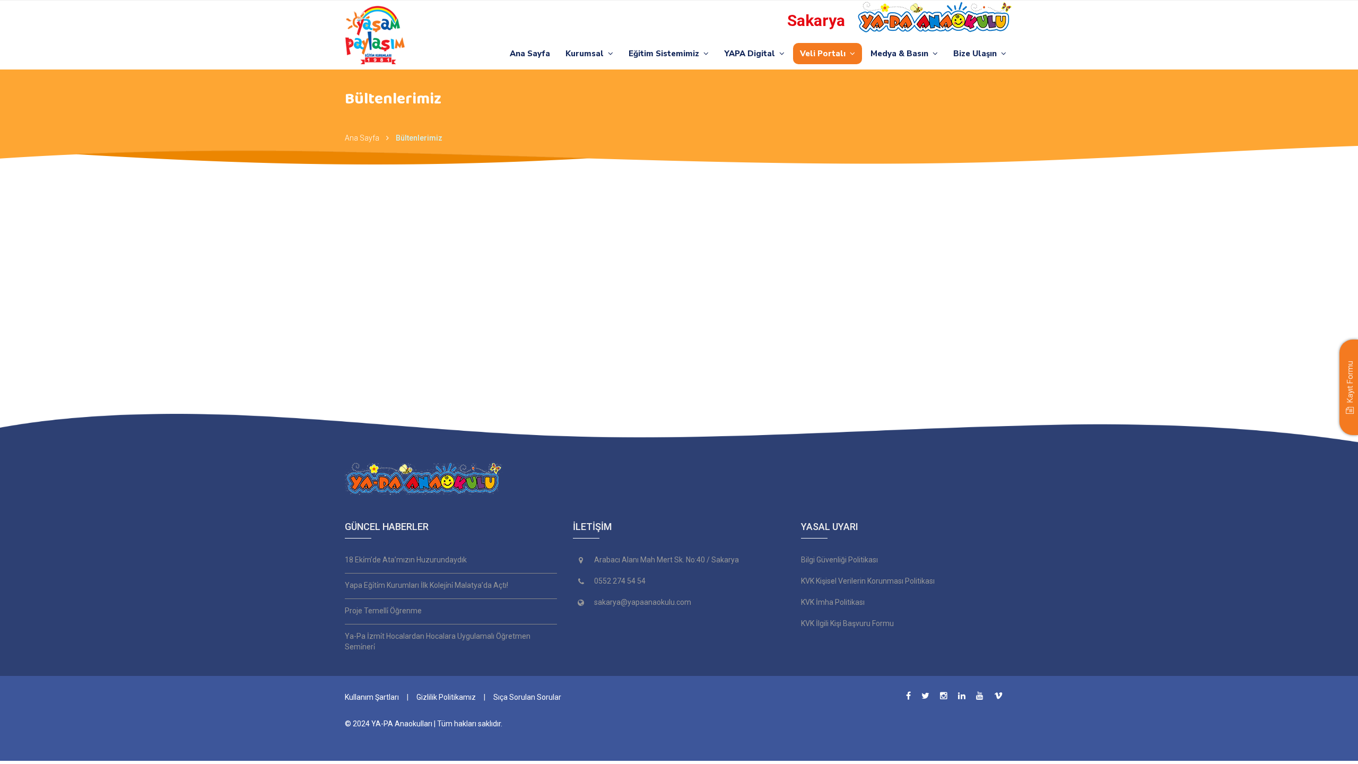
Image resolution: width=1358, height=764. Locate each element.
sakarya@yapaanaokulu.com (642, 602)
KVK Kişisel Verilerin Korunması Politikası (868, 581)
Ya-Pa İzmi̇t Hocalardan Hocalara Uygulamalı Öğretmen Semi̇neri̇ (437, 641)
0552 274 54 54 (620, 581)
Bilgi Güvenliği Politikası (839, 559)
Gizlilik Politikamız (446, 697)
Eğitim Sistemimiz (666, 53)
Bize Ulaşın (977, 53)
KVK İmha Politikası (833, 602)
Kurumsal (586, 53)
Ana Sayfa (530, 53)
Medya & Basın (901, 53)
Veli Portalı (825, 53)
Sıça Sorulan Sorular (527, 697)
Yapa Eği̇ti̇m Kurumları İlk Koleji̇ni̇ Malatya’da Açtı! (426, 585)
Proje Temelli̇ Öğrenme (383, 610)
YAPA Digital (751, 53)
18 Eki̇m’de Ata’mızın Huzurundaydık (406, 559)
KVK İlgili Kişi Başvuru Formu (847, 623)
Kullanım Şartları (372, 697)
